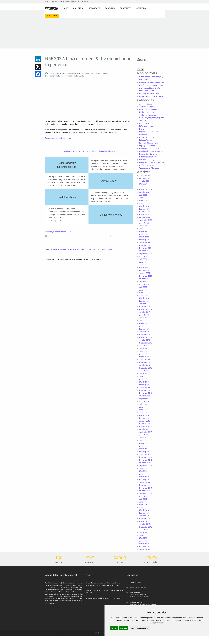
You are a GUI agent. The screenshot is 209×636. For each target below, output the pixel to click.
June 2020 (143, 290)
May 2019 (143, 323)
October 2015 (144, 429)
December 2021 (145, 245)
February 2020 (145, 301)
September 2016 (145, 399)
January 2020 (144, 304)
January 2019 (144, 332)
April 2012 (143, 541)
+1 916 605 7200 (52, 1)
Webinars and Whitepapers (150, 168)
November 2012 (145, 521)
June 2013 (143, 502)
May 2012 (143, 538)
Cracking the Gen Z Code (149, 93)
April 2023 (143, 203)
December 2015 (145, 424)
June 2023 (143, 198)
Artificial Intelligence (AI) (148, 107)
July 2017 (143, 373)
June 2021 (143, 262)
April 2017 (143, 379)
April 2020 (143, 295)
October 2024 (144, 181)
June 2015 (143, 440)
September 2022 (145, 220)
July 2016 (143, 404)
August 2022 (144, 223)
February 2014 (145, 479)
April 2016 (143, 413)
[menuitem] (52, 8)
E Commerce (144, 123)
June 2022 (143, 228)
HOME (96, 633)
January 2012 (144, 549)
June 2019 (143, 320)
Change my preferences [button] (139, 628)
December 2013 (145, 485)
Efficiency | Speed (146, 126)
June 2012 (143, 535)
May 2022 (143, 231)
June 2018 (143, 351)
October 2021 (144, 251)
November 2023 (145, 189)
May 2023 (143, 201)
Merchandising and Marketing (151, 151)
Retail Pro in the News (147, 157)
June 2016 (143, 407)
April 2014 (143, 474)
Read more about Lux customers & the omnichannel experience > (89, 151)
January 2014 (144, 482)
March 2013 (144, 510)
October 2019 (144, 312)
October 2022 (144, 217)
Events (142, 129)
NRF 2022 (97, 249)
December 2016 (145, 390)
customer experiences (75, 249)
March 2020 (144, 298)
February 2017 (145, 385)
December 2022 (145, 212)
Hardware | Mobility (147, 137)
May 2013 (143, 505)
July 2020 (143, 287)
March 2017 (144, 382)
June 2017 (143, 376)
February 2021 (145, 270)
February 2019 (145, 329)
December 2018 (145, 334)
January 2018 (144, 360)
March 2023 (144, 206)
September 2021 (145, 254)
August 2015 (144, 435)
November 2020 (145, 276)
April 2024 (143, 187)
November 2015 (145, 427)
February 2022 (145, 240)
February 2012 (145, 546)
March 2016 (144, 415)
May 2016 (143, 410)
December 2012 (145, 519)
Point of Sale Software (148, 154)
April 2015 (143, 446)
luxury (90, 249)
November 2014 (145, 460)
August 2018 (144, 346)
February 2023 (145, 209)
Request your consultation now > (58, 138)
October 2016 (144, 396)
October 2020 (144, 279)
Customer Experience (147, 115)
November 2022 (145, 214)
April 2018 (143, 354)
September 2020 (145, 281)
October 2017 (144, 365)
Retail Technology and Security (151, 162)
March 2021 (144, 268)
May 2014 (143, 471)
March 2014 (144, 477)
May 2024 (143, 184)
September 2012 (145, 527)
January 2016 (144, 421)
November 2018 (145, 337)
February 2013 (145, 513)
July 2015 (143, 438)
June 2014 (143, 468)
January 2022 (144, 242)
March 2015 (144, 449)
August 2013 (144, 496)
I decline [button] (123, 628)
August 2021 (144, 256)
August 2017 (144, 371)
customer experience (58, 249)
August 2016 (144, 401)
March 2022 (144, 237)
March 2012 (144, 544)
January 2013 (144, 516)
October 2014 (144, 463)
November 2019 (145, 309)
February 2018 (145, 357)
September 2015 (145, 432)
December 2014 (145, 457)
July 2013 (143, 499)
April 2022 (143, 234)
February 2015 (145, 452)
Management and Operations (150, 148)
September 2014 (145, 466)
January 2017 (144, 387)
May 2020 (143, 293)
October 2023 (144, 192)
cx (86, 249)
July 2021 (143, 259)
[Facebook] (38, 74)
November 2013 (145, 488)
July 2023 (143, 195)
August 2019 (144, 315)
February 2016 (145, 418)
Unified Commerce (146, 165)
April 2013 (143, 507)
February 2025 (145, 178)
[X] (38, 66)
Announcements (145, 104)
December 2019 (145, 307)
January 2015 (144, 454)
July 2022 (143, 226)
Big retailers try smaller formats (151, 96)
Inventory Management (148, 143)
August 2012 (144, 530)
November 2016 (145, 393)
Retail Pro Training (146, 160)
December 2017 (145, 362)
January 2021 (144, 273)
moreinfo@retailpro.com (71, 1)
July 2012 (143, 532)
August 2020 (144, 284)
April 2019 (143, 326)
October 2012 (144, 524)
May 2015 (143, 443)
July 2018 (143, 348)
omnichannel (107, 249)
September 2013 (145, 493)
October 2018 (144, 340)
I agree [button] (113, 628)
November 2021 (145, 248)
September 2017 (145, 368)
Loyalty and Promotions (148, 146)
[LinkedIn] (38, 59)
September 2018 (145, 343)
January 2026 (144, 175)
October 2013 (144, 491)
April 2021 (143, 265)
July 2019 (143, 318)
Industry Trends (145, 140)
